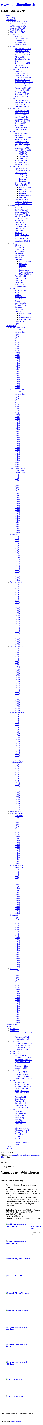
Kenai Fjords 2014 (21, 96)
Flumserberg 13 (20, 309)
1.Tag (17, 334)
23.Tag (17, 379)
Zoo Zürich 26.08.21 (22, 59)
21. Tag (17, 578)
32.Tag (17, 460)
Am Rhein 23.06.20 (22, 90)
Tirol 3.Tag (23, 154)
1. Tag (17, 537)
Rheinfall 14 (19, 284)
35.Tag (17, 466)
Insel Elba (22, 193)
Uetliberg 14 (19, 249)
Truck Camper (20, 330)
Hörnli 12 (18, 1140)
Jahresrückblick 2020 (22, 67)
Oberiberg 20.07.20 (22, 86)
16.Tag (17, 365)
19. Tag (17, 574)
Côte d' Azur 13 (20, 303)
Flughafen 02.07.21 (22, 1037)
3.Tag (17, 338)
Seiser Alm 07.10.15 (22, 214)
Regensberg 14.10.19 (22, 102)
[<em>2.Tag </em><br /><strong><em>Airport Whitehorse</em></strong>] (14, 1396)
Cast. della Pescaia (26, 272)
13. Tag (17, 561)
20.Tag (17, 373)
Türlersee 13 (19, 322)
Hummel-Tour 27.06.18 (23, 1058)
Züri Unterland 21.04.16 (23, 1078)
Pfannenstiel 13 (20, 1113)
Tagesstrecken (20, 332)
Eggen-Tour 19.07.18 (22, 1062)
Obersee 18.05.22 (21, 40)
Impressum (9, 1146)
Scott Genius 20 (20, 1056)
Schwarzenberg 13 (21, 1115)
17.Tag (17, 367)
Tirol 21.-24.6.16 (21, 173)
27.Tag (17, 388)
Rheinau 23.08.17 (21, 146)
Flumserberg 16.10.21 (23, 53)
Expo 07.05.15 (20, 231)
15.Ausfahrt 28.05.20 (22, 1045)
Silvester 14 (19, 245)
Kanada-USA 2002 (17, 814)
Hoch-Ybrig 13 (20, 291)
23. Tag (17, 630)
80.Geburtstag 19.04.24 (18, 26)
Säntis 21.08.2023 (16, 30)
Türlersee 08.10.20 (21, 75)
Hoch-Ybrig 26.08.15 (22, 218)
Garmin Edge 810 (21, 1107)
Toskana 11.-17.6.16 (22, 185)
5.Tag (17, 342)
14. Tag (17, 563)
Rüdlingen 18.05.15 (22, 1091)
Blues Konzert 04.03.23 (18, 32)
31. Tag (17, 710)
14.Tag (17, 361)
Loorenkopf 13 (20, 1122)
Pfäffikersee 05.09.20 (22, 80)
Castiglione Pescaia (26, 319)
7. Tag (17, 549)
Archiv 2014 (14, 243)
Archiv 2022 (14, 34)
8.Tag (17, 348)
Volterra (22, 268)
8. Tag (17, 551)
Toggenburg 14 (20, 276)
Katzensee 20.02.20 (22, 94)
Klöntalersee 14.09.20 (23, 78)
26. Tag (17, 636)
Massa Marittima (25, 195)
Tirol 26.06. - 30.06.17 (23, 150)
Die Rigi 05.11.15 (21, 210)
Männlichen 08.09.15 (22, 216)
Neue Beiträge (11, 18)
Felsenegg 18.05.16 (22, 1074)
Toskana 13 (19, 311)
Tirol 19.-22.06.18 (21, 117)
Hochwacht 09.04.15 (22, 1093)
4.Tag (17, 340)
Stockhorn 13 (19, 307)
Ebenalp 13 (19, 299)
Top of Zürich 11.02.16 (23, 204)
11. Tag (17, 557)
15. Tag (17, 566)
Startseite (15, 1155)
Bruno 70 (18, 233)
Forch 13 (18, 295)
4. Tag (17, 543)
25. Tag (17, 634)
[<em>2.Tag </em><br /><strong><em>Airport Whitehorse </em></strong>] (14, 1379)
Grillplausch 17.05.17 (22, 162)
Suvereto (22, 197)
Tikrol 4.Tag (23, 156)
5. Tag (17, 545)
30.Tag (17, 456)
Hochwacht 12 (20, 1136)
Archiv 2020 (14, 69)
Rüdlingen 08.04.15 (22, 235)
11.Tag (17, 355)
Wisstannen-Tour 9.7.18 (23, 1060)
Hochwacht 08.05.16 (22, 1076)
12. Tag (17, 559)
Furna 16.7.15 (20, 222)
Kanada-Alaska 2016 (17, 390)
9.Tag (17, 350)
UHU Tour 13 (20, 1111)
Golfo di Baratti (25, 187)
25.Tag (17, 384)
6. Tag (17, 547)
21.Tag (17, 375)
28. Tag (17, 640)
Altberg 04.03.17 (21, 1068)
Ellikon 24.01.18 (21, 129)
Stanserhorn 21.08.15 (22, 220)
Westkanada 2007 (16, 762)
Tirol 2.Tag (23, 152)
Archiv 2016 (14, 166)
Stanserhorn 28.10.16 (22, 171)
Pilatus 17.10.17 (20, 135)
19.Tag (17, 371)
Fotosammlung (11, 20)
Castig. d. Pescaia (25, 191)
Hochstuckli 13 (20, 305)
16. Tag (17, 568)
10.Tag (17, 353)
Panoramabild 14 (21, 286)
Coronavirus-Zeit (21, 92)
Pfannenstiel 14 (20, 1097)
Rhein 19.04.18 (20, 123)
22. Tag (17, 628)
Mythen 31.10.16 (21, 169)
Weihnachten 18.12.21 (23, 49)
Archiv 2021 (14, 47)
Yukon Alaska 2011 (17, 582)
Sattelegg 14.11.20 (21, 73)
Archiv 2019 (14, 98)
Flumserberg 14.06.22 (23, 38)
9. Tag (17, 553)
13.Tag (17, 359)
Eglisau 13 (18, 324)
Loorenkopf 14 (20, 1105)
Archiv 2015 (14, 206)
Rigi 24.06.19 (20, 104)
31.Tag (17, 458)
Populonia (23, 189)
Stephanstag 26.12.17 (22, 133)
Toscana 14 (19, 260)
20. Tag (17, 576)
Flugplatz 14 (19, 1101)
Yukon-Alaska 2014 (17, 468)
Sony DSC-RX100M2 (23, 239)
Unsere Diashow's (12, 1025)
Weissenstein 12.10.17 (23, 138)
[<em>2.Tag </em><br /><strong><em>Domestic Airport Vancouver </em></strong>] (18, 1259)
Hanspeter (23, 181)
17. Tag (17, 570)
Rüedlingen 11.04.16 (22, 183)
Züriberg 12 (19, 1144)
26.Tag (17, 386)
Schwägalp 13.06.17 (22, 160)
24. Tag (17, 632)
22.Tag (17, 377)
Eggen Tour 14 (20, 1099)
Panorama (22, 179)
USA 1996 (14, 969)
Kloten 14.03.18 (20, 125)
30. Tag (17, 644)
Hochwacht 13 (20, 1124)
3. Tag (17, 541)
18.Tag (17, 369)
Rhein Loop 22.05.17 (22, 1066)
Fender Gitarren (20, 44)
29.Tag (17, 454)
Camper (17, 917)
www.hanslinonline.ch (18, 4)
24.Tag (17, 381)
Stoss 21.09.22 (20, 36)
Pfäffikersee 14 (20, 282)
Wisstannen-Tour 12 (22, 1130)
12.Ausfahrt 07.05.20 (22, 1047)
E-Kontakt (9, 1149)
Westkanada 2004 (16, 812)
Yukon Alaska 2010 (17, 646)
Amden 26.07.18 (21, 115)
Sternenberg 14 (20, 1103)
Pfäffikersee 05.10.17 (22, 127)
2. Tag (17, 539)
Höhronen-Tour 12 (21, 1128)
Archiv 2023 (14, 1029)
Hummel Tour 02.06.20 (23, 1043)
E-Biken (9, 1027)
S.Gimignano (24, 270)
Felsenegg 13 (19, 1120)
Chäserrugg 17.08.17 (22, 148)
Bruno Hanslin (16, 1421)
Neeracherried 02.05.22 (23, 1033)
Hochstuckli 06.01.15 (22, 241)
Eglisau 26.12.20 (21, 71)
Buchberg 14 (19, 247)
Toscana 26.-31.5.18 (22, 119)
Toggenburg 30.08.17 (22, 144)
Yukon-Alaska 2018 (22, 113)
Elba (21, 315)
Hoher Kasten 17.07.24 (18, 22)
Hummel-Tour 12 (21, 1132)
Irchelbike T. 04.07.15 (23, 1087)
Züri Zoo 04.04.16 (21, 200)
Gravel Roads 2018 (22, 111)
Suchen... (4, 1153)
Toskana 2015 (20, 228)
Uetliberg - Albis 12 (22, 1142)
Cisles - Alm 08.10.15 (23, 212)
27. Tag (17, 638)
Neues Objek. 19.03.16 (23, 202)
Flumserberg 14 (20, 255)
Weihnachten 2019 (21, 100)
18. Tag (17, 572)
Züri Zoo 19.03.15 (21, 237)
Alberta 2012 (15, 534)
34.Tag (17, 464)
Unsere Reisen (11, 326)
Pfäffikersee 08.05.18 (22, 121)
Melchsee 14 (19, 253)
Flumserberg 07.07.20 (23, 88)
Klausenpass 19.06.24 (18, 24)
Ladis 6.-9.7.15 (20, 224)
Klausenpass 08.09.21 (23, 55)
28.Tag (17, 452)
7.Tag (17, 346)
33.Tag (17, 462)
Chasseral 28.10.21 (22, 51)
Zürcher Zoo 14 (20, 278)
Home (8, 16)
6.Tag (17, 344)
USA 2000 (14, 915)
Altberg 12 (18, 1138)
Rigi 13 (17, 301)
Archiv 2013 (14, 288)
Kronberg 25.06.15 (22, 226)
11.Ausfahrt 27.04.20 (22, 1049)
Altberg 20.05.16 (21, 1072)
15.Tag (17, 363)
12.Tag (17, 357)
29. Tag (17, 642)
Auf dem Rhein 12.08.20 (24, 82)
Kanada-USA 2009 (17, 712)
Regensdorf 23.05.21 (22, 63)
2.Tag (17, 336)
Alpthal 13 (18, 293)
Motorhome (19, 816)
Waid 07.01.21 (20, 65)
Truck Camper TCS (22, 392)
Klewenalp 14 (20, 251)
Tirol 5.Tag (23, 158)
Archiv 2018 (14, 109)
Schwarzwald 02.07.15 (23, 1089)
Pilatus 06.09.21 (20, 57)
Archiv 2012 (14, 1126)
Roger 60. (18, 61)
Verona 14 (18, 257)
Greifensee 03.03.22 (22, 42)
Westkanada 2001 (16, 865)
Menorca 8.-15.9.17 (22, 142)
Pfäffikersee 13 (20, 297)
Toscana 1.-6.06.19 (22, 107)
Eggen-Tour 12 (20, 1134)
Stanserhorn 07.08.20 (22, 84)
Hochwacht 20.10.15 (22, 1084)
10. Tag (17, 555)
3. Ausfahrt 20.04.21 (22, 1039)
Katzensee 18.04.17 (22, 164)
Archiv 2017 (14, 131)
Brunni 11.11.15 (20, 208)
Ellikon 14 (18, 280)
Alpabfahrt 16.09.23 (17, 28)
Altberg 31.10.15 (21, 1082)
